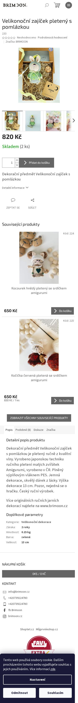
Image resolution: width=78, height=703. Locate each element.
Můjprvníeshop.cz (47, 629)
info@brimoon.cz (19, 592)
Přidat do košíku (39, 162)
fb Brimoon (15, 610)
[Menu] (68, 5)
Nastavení (37, 679)
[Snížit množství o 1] (17, 165)
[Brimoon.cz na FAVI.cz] (39, 648)
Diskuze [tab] (38, 430)
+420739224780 (17, 598)
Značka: (17, 42)
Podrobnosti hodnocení (52, 38)
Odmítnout (19, 693)
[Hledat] (47, 5)
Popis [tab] (9, 430)
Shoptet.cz (27, 629)
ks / (39, 573)
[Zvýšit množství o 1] (17, 160)
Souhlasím (55, 693)
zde (52, 669)
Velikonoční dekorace (36, 522)
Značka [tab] (50, 430)
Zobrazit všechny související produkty (39, 418)
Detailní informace (13, 188)
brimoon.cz (15, 616)
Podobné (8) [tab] (23, 430)
